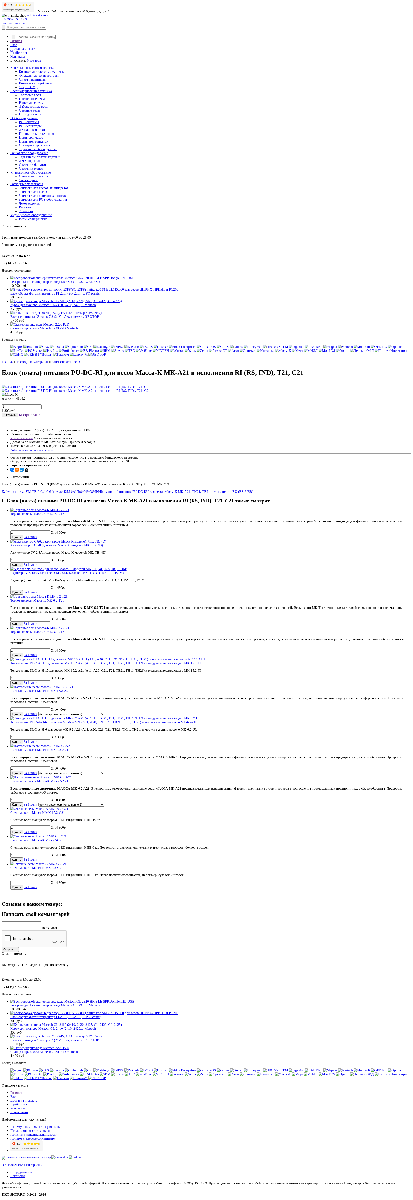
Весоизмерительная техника (31, 91)
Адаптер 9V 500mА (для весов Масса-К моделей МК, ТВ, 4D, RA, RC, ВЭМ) (67, 573)
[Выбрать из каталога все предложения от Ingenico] (296, 347)
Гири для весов (30, 114)
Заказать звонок (13, 23)
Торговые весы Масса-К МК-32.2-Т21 (38, 632)
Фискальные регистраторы (39, 75)
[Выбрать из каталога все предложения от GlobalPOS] (206, 347)
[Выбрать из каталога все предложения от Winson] (177, 350)
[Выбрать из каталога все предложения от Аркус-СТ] (218, 350)
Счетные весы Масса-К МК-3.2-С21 (36, 868)
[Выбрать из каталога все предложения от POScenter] (34, 350)
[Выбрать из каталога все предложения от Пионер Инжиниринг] (392, 350)
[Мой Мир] (22, 470)
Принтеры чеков (31, 137)
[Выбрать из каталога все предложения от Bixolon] (30, 347)
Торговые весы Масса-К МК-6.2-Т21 (37, 600)
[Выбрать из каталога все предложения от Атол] (233, 350)
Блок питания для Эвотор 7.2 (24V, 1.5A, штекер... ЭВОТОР (54, 316)
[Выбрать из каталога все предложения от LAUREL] (313, 347)
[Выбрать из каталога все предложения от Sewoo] (117, 350)
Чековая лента (29, 203)
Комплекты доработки (35, 83)
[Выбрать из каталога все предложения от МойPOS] (327, 350)
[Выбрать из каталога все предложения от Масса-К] (283, 350)
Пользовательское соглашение (32, 1138)
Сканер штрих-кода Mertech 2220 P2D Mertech (44, 328)
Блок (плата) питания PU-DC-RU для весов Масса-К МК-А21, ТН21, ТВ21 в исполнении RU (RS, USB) (176, 491)
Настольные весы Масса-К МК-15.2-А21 (40, 691)
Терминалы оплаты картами (39, 157)
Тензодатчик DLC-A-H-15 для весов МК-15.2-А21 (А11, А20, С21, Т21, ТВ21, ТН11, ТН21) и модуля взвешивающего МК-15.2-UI (105, 663)
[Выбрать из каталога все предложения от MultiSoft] (362, 347)
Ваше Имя (49, 928)
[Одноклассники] (17, 470)
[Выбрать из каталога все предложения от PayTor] (17, 350)
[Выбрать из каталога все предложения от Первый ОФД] (362, 350)
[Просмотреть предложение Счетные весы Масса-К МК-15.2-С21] (39, 809)
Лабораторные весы (33, 106)
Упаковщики (28, 180)
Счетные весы (29, 110)
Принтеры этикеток (33, 141)
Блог (13, 45)
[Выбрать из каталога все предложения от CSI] (88, 347)
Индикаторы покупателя (37, 133)
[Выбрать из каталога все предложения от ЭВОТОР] (97, 354)
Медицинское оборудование (31, 215)
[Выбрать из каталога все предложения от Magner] (330, 347)
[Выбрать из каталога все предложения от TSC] (130, 350)
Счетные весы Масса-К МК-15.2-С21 (37, 812)
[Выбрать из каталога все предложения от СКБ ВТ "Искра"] (38, 354)
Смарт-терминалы (32, 79)
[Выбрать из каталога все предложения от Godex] (236, 347)
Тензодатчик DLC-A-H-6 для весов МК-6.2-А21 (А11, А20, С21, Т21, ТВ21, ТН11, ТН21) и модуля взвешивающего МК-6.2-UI (103, 722)
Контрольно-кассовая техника (32, 68)
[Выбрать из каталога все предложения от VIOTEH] (161, 350)
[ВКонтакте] (12, 470)
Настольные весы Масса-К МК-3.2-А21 (39, 750)
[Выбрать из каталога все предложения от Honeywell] (253, 347)
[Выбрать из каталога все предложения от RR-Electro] (89, 350)
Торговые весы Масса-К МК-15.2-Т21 (38, 514)
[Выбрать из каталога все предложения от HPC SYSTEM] (275, 347)
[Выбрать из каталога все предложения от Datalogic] (101, 347)
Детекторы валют (32, 161)
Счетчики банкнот (32, 164)
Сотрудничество (22, 1172)
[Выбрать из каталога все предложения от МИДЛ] (311, 350)
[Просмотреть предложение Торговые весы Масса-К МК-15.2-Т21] (39, 510)
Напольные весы (31, 102)
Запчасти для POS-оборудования (43, 199)
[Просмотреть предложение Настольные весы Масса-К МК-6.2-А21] (41, 777)
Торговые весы (30, 95)
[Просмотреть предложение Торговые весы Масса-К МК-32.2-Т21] (39, 628)
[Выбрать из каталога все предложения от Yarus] (190, 350)
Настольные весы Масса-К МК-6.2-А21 (39, 781)
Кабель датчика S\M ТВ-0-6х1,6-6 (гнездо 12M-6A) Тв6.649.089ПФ (51, 491)
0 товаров (34, 60)
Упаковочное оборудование (30, 172)
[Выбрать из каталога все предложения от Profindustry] (69, 350)
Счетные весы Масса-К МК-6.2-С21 (36, 840)
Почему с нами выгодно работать (35, 1127)
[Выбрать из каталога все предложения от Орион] (342, 350)
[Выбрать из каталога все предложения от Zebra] (202, 350)
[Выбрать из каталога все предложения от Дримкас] (248, 350)
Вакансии (17, 1176)
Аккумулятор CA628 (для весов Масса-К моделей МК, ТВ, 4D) (56, 545)
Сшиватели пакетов (33, 176)
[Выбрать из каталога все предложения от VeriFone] (144, 350)
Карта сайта (19, 1112)
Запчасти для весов (33, 192)
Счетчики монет (31, 168)
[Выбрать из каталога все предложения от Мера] (297, 350)
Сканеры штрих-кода (34, 145)
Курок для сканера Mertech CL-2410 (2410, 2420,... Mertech (53, 305)
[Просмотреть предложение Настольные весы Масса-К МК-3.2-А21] (41, 746)
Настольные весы (32, 99)
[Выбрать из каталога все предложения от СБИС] (16, 354)
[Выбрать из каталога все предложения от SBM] (105, 350)
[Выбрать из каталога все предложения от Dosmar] (161, 347)
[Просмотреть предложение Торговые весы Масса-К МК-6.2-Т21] (39, 596)
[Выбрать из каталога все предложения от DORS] (146, 347)
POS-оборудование (24, 118)
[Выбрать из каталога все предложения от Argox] (16, 347)
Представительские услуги (30, 1130)
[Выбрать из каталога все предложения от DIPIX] (117, 347)
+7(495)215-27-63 (14, 19)
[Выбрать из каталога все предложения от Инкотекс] (265, 350)
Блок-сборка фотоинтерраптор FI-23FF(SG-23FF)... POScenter (55, 293)
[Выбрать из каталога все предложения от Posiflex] (50, 350)
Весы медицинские (33, 219)
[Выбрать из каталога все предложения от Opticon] (395, 347)
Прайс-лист (18, 52)
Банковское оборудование (29, 153)
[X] (26, 470)
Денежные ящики (32, 130)
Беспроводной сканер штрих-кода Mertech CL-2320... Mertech (55, 282)
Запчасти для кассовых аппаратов (44, 188)
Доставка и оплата (23, 49)
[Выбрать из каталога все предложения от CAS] (44, 347)
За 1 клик (30, 537)
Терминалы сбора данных (38, 149)
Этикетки (26, 211)
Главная (16, 41)
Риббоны (25, 207)
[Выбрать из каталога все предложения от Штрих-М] (79, 354)
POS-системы (29, 122)
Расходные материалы (26, 184)
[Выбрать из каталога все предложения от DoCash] (131, 347)
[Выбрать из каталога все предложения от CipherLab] (74, 347)
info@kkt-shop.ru (39, 15)
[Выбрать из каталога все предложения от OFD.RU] (379, 347)
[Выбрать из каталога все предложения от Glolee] (223, 347)
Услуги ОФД (28, 87)
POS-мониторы (30, 126)
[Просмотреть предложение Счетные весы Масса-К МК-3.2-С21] (38, 864)
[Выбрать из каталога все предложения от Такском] (61, 354)
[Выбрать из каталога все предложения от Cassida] (57, 347)
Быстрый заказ (29, 415)
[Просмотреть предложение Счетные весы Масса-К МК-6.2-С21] (38, 836)
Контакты (17, 56)
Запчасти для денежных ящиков (42, 195)
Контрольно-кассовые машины (42, 71)
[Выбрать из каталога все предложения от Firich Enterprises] (182, 347)
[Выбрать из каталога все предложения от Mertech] (345, 347)
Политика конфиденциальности (33, 1134)
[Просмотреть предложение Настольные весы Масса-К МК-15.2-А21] (41, 687)
